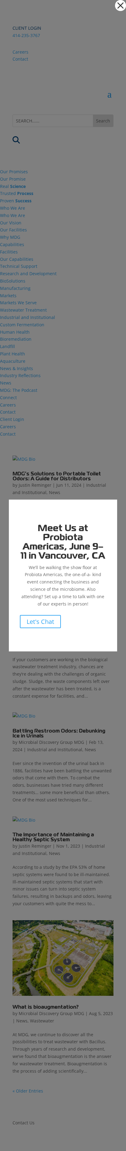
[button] (120, 5)
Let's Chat (40, 621)
